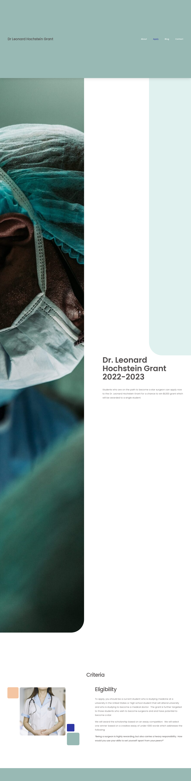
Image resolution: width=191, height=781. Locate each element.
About (144, 39)
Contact (179, 39)
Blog (167, 39)
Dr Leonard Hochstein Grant (30, 39)
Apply (156, 39)
